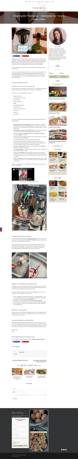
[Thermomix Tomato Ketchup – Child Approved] (53, 183)
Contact (42, 1)
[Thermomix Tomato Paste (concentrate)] (62, 194)
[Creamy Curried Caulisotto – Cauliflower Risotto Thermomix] (53, 194)
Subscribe (20, 445)
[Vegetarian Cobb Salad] (62, 166)
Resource (18, 346)
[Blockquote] (24, 394)
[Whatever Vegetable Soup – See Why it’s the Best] (62, 183)
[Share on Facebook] (1, 228)
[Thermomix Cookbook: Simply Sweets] (29, 371)
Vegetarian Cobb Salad (62, 170)
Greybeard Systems (17, 456)
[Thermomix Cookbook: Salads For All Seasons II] (41, 371)
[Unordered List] (22, 394)
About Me (33, 1)
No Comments (29, 383)
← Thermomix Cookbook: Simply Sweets (20, 360)
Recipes (26, 1)
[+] (29, 394)
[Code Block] (25, 394)
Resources (38, 1)
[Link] (26, 394)
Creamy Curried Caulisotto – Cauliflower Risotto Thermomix (53, 199)
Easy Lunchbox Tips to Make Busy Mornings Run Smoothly (17, 377)
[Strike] (20, 394)
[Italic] (17, 394)
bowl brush (34, 238)
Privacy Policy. (14, 438)
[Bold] (16, 394)
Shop (30, 1)
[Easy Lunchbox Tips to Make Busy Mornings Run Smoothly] (17, 371)
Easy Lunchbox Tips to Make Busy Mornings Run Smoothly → (40, 361)
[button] (40, 2)
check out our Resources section (38, 339)
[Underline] (19, 394)
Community (47, 1)
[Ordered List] (21, 394)
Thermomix (30, 238)
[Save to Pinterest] (1, 231)
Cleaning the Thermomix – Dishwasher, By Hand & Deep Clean (62, 160)
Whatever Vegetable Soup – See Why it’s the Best (62, 188)
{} (27, 394)
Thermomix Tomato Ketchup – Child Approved (52, 188)
